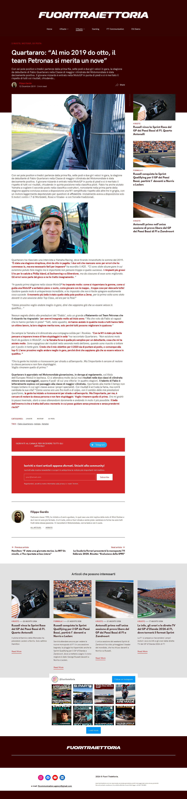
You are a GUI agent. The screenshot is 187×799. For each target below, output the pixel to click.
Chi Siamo (135, 3)
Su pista (36, 43)
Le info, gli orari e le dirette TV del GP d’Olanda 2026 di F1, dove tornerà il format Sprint (156, 629)
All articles (36, 527)
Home (49, 3)
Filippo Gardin (25, 83)
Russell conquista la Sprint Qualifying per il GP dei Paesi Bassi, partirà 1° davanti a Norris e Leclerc (153, 179)
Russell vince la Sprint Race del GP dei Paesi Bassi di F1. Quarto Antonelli (152, 130)
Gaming (95, 3)
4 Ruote (63, 3)
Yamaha (45, 424)
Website (49, 527)
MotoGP (26, 43)
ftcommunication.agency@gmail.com (55, 786)
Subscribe (104, 477)
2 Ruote (79, 3)
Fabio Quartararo (25, 424)
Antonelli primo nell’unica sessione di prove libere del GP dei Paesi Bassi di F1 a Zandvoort (153, 228)
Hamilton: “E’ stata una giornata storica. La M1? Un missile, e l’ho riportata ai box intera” (39, 552)
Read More (16, 651)
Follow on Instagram (123, 679)
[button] (61, 694)
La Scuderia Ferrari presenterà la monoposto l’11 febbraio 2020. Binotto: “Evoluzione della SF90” (99, 552)
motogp (37, 424)
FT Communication (115, 3)
